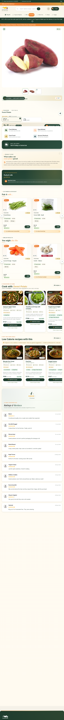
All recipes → (57, 285)
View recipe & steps (12, 327)
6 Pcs (41, 221)
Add (28, 226)
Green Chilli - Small (9, 215)
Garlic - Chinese (8, 260)
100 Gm (6, 221)
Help (61, 1)
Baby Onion (37, 260)
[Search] (38, 8)
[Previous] (2, 216)
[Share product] (60, 113)
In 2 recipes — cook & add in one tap (14, 98)
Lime (35, 215)
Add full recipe (13, 325)
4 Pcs (36, 221)
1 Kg (36, 266)
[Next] (62, 216)
